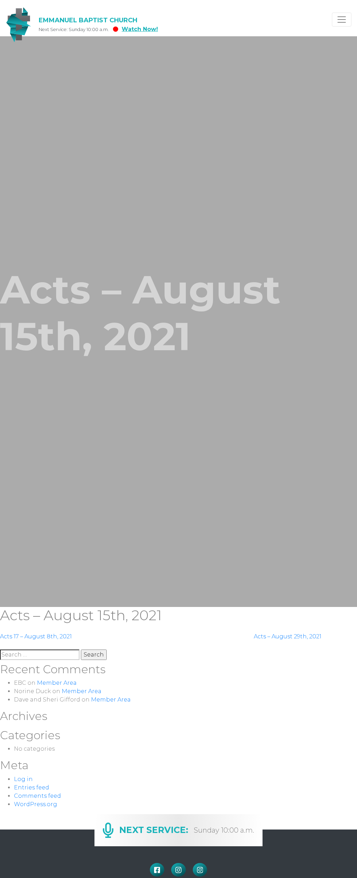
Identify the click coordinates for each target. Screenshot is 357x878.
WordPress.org (35, 804)
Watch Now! (140, 29)
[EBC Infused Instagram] (178, 870)
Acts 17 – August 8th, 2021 (36, 636)
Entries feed (31, 787)
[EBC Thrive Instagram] (200, 870)
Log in (23, 779)
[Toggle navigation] (341, 20)
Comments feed (37, 796)
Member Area (57, 683)
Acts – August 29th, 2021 (287, 636)
